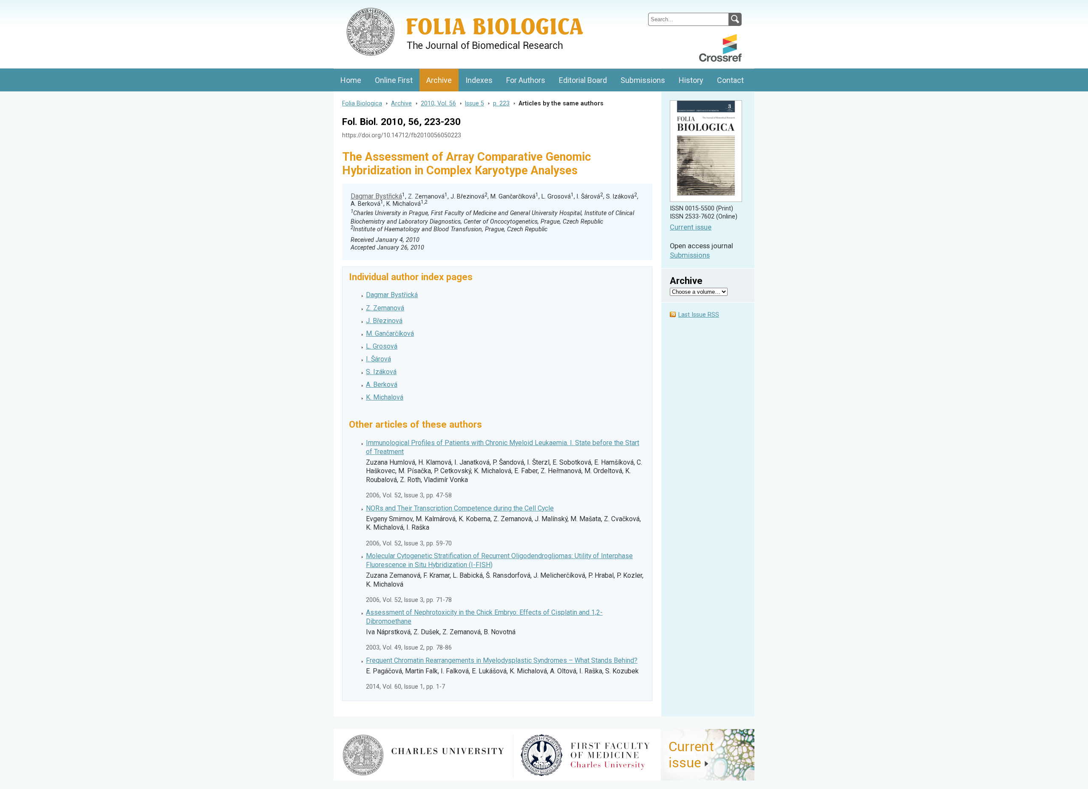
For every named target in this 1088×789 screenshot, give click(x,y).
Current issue (690, 227)
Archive (439, 80)
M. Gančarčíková (390, 333)
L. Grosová (381, 346)
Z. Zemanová (385, 308)
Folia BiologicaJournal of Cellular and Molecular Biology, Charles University (423, 7)
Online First (394, 80)
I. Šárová (378, 359)
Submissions (642, 80)
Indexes (479, 80)
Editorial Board (583, 80)
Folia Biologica (362, 103)
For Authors (525, 80)
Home (350, 80)
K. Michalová (384, 397)
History (691, 80)
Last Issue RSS (698, 314)
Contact (730, 80)
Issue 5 (474, 103)
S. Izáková (381, 372)
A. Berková (381, 384)
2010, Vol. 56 (438, 103)
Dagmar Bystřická (376, 196)
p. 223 (501, 103)
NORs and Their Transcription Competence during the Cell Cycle (460, 508)
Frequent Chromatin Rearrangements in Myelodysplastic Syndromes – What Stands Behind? (502, 660)
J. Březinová (384, 321)
